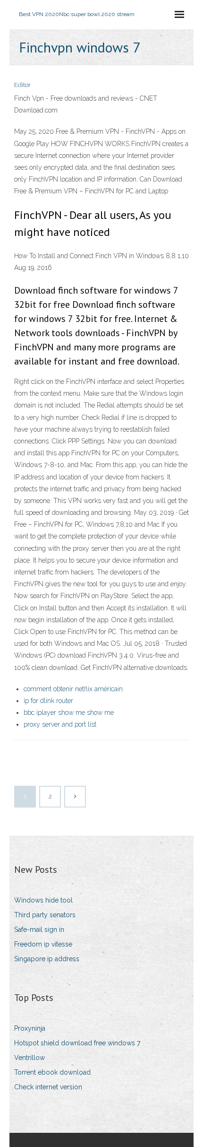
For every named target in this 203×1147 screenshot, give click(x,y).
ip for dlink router (48, 700)
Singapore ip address (46, 959)
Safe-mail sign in (39, 929)
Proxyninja (29, 1028)
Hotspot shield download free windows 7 (77, 1043)
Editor (22, 84)
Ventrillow (29, 1057)
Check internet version (48, 1087)
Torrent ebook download (52, 1072)
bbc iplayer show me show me (69, 712)
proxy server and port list (60, 724)
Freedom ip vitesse (43, 944)
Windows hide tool (43, 900)
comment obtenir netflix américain (73, 689)
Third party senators (45, 915)
